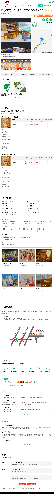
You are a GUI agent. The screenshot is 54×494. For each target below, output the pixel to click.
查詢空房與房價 (5, 143)
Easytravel (29, 493)
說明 (41, 74)
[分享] (43, 19)
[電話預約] (50, 19)
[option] (10, 255)
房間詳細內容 (7, 149)
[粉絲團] (47, 19)
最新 (6, 74)
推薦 (49, 74)
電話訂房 (4, 146)
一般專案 (14, 124)
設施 (23, 74)
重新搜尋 (40, 5)
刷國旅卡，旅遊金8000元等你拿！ (44, 15)
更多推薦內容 (31, 484)
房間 (15, 74)
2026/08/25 (31, 124)
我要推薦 (22, 484)
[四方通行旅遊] (6, 2)
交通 (32, 74)
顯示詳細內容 (6, 265)
